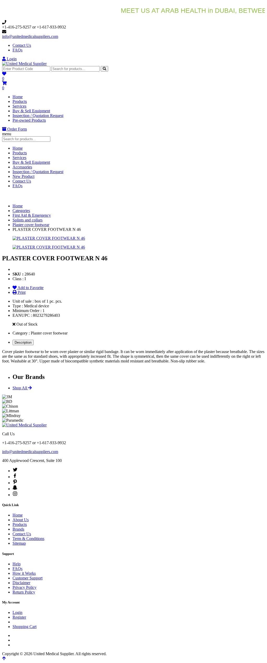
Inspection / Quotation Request (38, 115)
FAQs (17, 50)
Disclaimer (21, 582)
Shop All (20, 388)
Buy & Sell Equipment (31, 111)
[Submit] (104, 69)
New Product (23, 176)
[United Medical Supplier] (24, 63)
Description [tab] (23, 342)
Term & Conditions (28, 538)
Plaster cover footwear (31, 224)
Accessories (22, 167)
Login (11, 59)
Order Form (16, 129)
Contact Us (22, 45)
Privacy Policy (25, 587)
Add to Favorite (30, 287)
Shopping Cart (25, 626)
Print (21, 292)
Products (20, 101)
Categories (21, 210)
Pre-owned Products (29, 120)
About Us (21, 520)
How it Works (24, 573)
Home (18, 97)
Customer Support (28, 578)
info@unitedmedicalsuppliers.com (30, 36)
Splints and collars (28, 220)
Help (17, 564)
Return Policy (24, 592)
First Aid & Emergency (32, 215)
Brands (18, 529)
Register (19, 617)
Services (19, 106)
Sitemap (19, 543)
